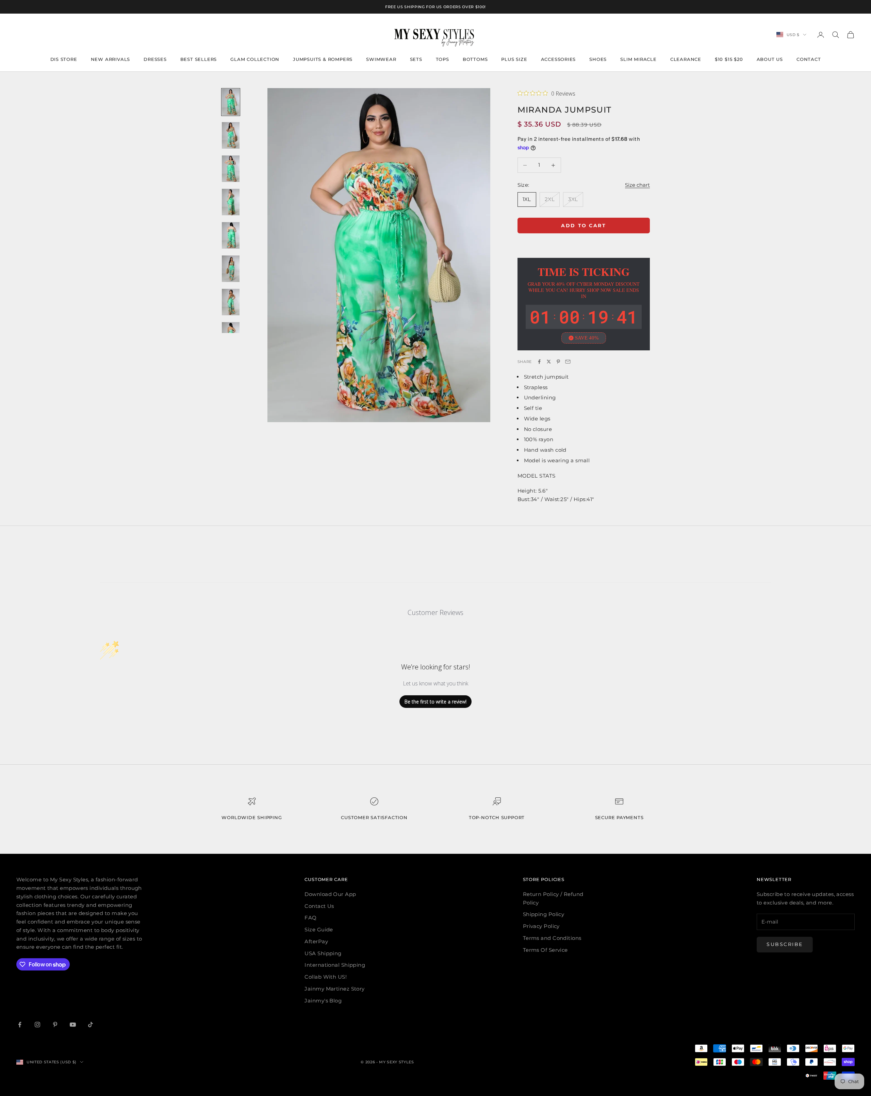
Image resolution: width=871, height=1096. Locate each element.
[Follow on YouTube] (72, 1024)
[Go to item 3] (230, 169)
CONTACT (808, 59)
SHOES (598, 59)
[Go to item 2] (230, 135)
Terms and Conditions (552, 938)
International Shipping (335, 965)
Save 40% (587, 338)
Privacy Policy (541, 926)
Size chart (637, 185)
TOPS (442, 59)
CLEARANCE (685, 59)
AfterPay (316, 941)
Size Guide (319, 929)
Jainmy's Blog (323, 1000)
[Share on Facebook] (539, 361)
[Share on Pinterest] (558, 361)
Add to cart (583, 225)
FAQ (310, 917)
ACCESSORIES (558, 59)
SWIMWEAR (381, 59)
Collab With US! (326, 977)
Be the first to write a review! (435, 701)
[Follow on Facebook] (19, 1024)
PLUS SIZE (514, 59)
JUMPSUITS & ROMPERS (322, 59)
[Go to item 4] (230, 202)
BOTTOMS (475, 59)
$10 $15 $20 (729, 59)
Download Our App (330, 894)
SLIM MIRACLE (638, 59)
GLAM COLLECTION (254, 59)
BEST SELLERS (198, 59)
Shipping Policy (543, 914)
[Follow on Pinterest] (55, 1024)
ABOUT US (770, 59)
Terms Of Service (545, 950)
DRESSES (155, 59)
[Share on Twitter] (549, 361)
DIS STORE (63, 59)
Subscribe (785, 944)
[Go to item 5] (230, 235)
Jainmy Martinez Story (334, 988)
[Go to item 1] (230, 102)
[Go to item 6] (230, 269)
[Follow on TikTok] (90, 1024)
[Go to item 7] (230, 302)
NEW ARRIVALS (110, 59)
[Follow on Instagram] (37, 1024)
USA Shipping (323, 953)
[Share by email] (568, 361)
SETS (416, 59)
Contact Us (319, 906)
